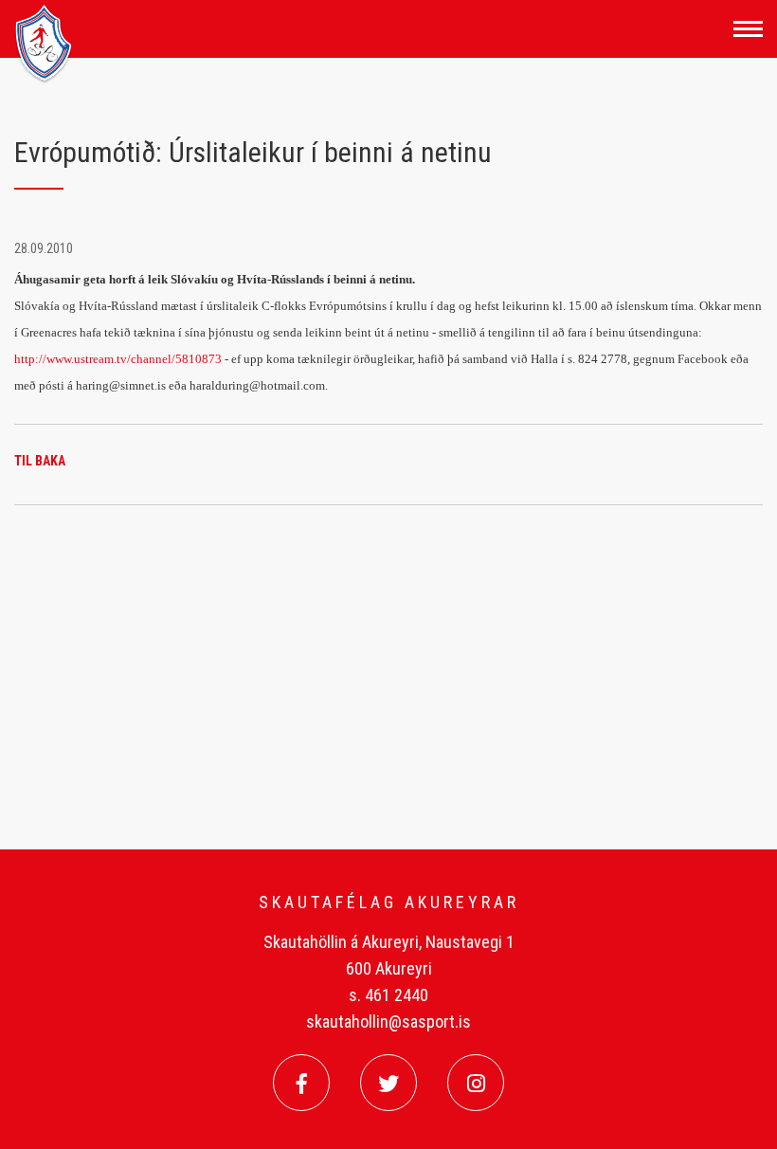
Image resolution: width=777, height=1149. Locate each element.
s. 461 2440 (388, 995)
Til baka (39, 460)
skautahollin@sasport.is (388, 1021)
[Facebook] (301, 1082)
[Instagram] (475, 1082)
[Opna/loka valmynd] (748, 29)
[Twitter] (388, 1082)
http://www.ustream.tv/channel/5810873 (118, 359)
